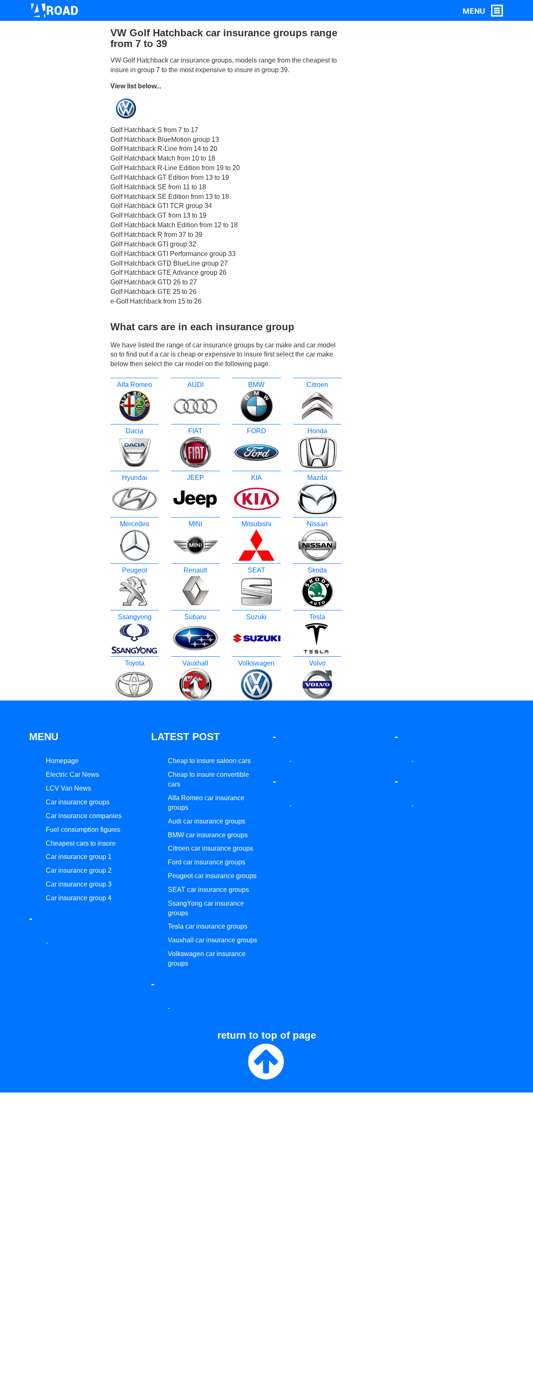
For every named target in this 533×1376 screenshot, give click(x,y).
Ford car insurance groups (206, 862)
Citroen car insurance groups (210, 848)
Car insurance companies (84, 815)
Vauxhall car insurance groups (212, 940)
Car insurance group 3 (79, 884)
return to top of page (266, 1035)
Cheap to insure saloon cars (209, 760)
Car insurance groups (78, 802)
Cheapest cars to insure (81, 843)
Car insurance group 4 (79, 897)
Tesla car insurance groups (207, 926)
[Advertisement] (388, 153)
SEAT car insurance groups (208, 889)
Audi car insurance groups (206, 821)
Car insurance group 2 (79, 870)
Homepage (62, 760)
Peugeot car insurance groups (212, 875)
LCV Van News (68, 788)
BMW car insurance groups (208, 835)
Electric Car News (72, 774)
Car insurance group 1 (79, 856)
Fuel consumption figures (83, 829)
